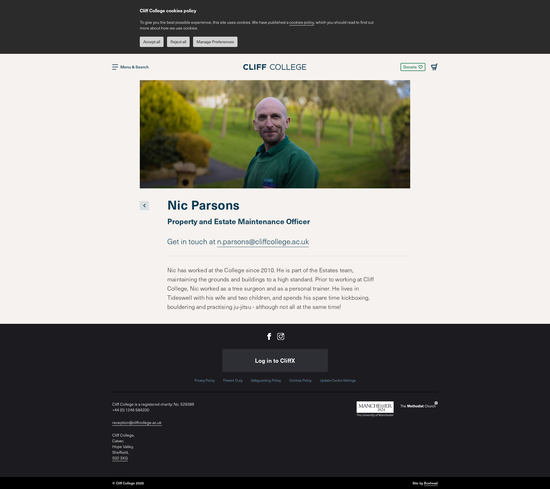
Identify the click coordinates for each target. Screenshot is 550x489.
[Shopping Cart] (434, 67)
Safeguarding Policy (266, 380)
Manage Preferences (215, 42)
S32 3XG (120, 458)
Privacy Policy (205, 380)
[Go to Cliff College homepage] (275, 67)
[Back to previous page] (144, 205)
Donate (410, 67)
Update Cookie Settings (338, 380)
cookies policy (301, 22)
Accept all (151, 42)
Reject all (178, 42)
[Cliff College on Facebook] (269, 336)
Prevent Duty (232, 380)
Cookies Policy (300, 380)
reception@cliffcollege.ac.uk (137, 422)
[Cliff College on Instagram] (280, 336)
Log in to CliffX (275, 360)
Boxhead (431, 483)
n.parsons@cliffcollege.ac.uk (263, 241)
